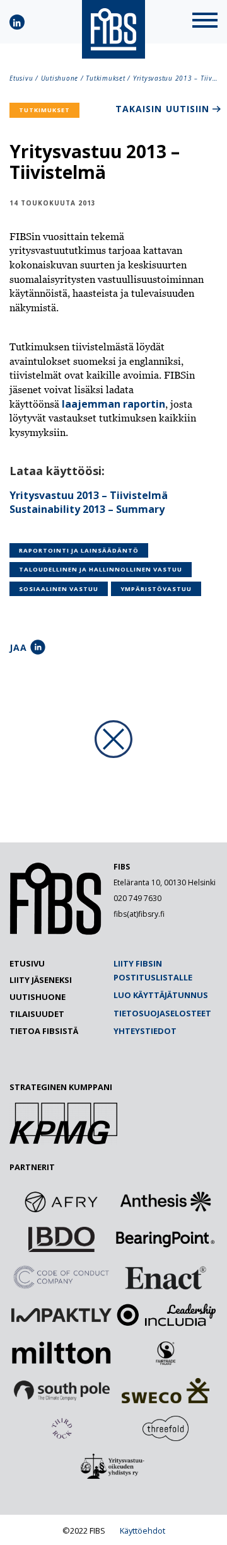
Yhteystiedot (145, 1031)
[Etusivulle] (55, 932)
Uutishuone (60, 78)
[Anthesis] (165, 1201)
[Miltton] (61, 1352)
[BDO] (61, 1239)
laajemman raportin (113, 404)
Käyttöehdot (142, 1530)
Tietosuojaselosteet (162, 1013)
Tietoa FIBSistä (43, 1031)
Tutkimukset (105, 78)
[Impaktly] (61, 1315)
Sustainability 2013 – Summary (87, 509)
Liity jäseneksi (40, 979)
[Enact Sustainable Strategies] (165, 1277)
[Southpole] (61, 1390)
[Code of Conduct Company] (61, 1277)
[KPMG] (63, 1140)
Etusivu (21, 78)
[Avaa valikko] (205, 21)
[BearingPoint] (165, 1239)
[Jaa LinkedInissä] (37, 647)
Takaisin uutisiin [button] (162, 109)
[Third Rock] (61, 1428)
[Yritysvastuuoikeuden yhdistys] (113, 1466)
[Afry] (61, 1201)
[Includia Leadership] (165, 1315)
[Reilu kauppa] (165, 1352)
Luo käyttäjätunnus (161, 995)
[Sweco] (165, 1390)
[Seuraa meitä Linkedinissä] (17, 22)
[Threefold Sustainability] (165, 1428)
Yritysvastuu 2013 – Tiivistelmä (88, 495)
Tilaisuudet (36, 1013)
